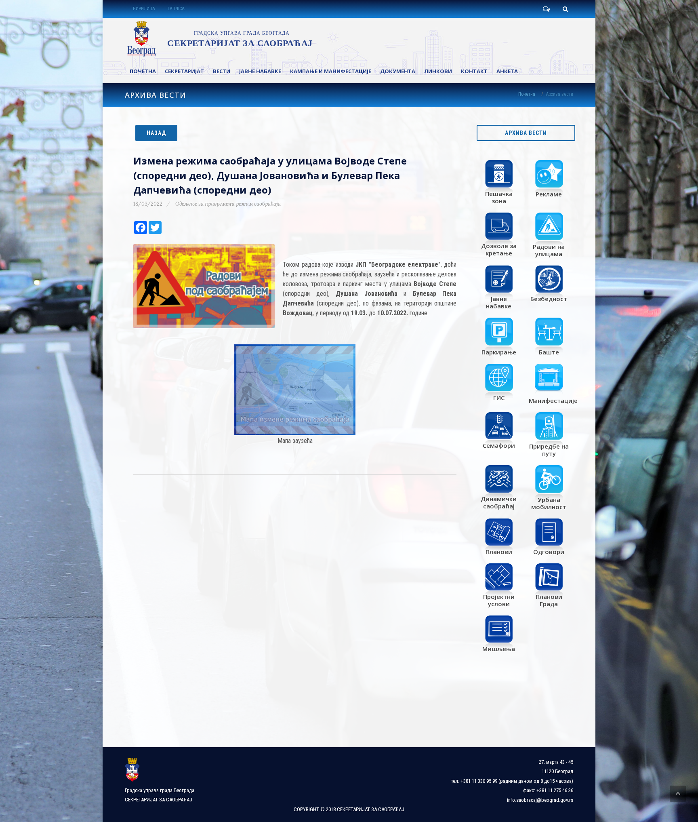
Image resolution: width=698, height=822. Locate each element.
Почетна (526, 94)
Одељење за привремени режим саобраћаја (228, 203)
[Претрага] (565, 9)
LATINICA (176, 8)
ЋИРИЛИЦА (143, 8)
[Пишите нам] (546, 9)
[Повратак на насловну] (218, 39)
